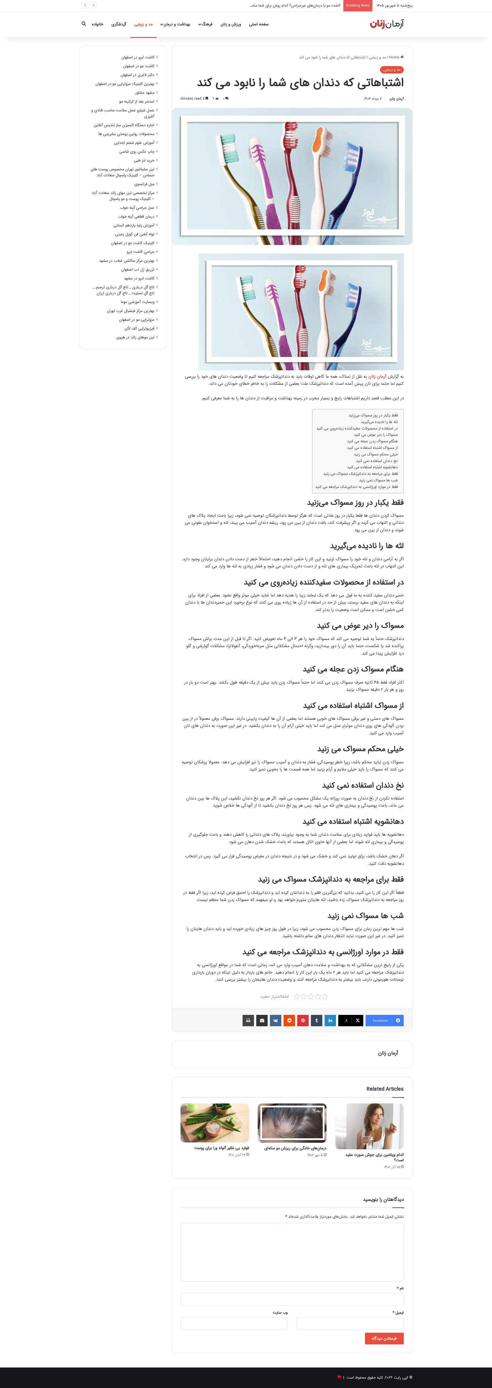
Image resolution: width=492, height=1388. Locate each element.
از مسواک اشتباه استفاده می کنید (372, 448)
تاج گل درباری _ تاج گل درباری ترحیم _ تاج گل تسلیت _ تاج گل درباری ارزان (123, 290)
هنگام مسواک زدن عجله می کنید (372, 441)
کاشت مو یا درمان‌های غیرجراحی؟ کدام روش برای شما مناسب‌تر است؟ (287, 6)
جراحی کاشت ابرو (140, 252)
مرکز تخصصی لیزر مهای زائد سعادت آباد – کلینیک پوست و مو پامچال (123, 196)
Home (394, 57)
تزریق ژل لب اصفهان (137, 270)
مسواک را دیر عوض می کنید (376, 435)
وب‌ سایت (280, 1313)
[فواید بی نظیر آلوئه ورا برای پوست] (215, 1122)
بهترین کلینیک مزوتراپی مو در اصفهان (124, 84)
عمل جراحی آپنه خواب (137, 208)
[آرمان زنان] (387, 24)
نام (400, 1288)
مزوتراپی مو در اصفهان (136, 320)
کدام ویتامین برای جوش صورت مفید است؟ (374, 1157)
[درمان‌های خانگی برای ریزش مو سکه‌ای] (292, 1122)
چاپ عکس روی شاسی (136, 152)
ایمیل (398, 1313)
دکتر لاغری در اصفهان (137, 75)
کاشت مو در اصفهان (138, 66)
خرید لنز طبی (144, 160)
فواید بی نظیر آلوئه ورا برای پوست (221, 1148)
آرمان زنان (397, 98)
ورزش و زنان (231, 24)
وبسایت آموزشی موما (137, 302)
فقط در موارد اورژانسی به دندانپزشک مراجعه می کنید (356, 487)
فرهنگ (207, 24)
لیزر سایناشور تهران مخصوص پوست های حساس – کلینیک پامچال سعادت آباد (122, 172)
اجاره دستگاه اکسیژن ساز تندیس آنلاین (124, 125)
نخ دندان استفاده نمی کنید (377, 461)
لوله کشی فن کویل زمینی (134, 234)
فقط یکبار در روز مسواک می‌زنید (373, 415)
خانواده (97, 24)
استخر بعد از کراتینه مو (136, 102)
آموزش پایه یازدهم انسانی (133, 225)
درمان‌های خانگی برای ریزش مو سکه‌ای (295, 1148)
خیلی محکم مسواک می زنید (376, 454)
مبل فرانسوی (144, 184)
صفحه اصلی (259, 24)
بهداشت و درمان (177, 24)
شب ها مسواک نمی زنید (378, 480)
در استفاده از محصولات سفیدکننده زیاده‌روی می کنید (357, 429)
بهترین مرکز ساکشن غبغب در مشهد (126, 261)
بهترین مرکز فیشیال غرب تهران (130, 311)
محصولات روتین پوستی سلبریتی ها (126, 134)
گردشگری (118, 24)
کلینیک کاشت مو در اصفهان (132, 243)
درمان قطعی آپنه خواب (136, 217)
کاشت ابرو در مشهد (139, 278)
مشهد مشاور (144, 93)
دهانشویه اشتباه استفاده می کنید (372, 467)
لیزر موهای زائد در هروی (135, 337)
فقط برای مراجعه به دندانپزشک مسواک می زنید (360, 474)
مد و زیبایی (143, 24)
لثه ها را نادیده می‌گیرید (379, 422)
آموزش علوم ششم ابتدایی (134, 143)
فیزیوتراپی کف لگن (139, 329)
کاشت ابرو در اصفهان (137, 57)
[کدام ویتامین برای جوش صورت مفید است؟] (369, 1126)
